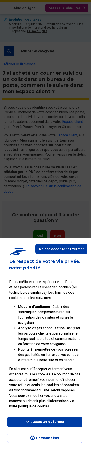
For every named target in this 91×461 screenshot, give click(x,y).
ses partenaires (25, 287)
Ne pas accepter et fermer (61, 249)
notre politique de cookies (29, 406)
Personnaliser (47, 438)
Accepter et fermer (47, 422)
